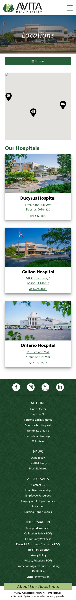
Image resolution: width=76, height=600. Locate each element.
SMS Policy (38, 571)
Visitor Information (38, 576)
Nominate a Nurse (38, 430)
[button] (8, 97)
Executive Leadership (38, 490)
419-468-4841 (38, 289)
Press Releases (38, 468)
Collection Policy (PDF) (38, 533)
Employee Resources (38, 495)
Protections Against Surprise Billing (38, 566)
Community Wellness (38, 539)
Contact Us (38, 485)
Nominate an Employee (38, 436)
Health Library (38, 463)
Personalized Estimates (38, 419)
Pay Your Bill (38, 414)
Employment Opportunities (38, 501)
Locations (38, 506)
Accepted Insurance (38, 528)
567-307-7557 (38, 363)
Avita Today (38, 457)
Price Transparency (38, 549)
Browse (39, 61)
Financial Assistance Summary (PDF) (38, 544)
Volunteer (38, 441)
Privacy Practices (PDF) (38, 560)
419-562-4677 (38, 216)
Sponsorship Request (38, 425)
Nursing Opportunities (38, 512)
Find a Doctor (38, 409)
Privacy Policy (38, 555)
